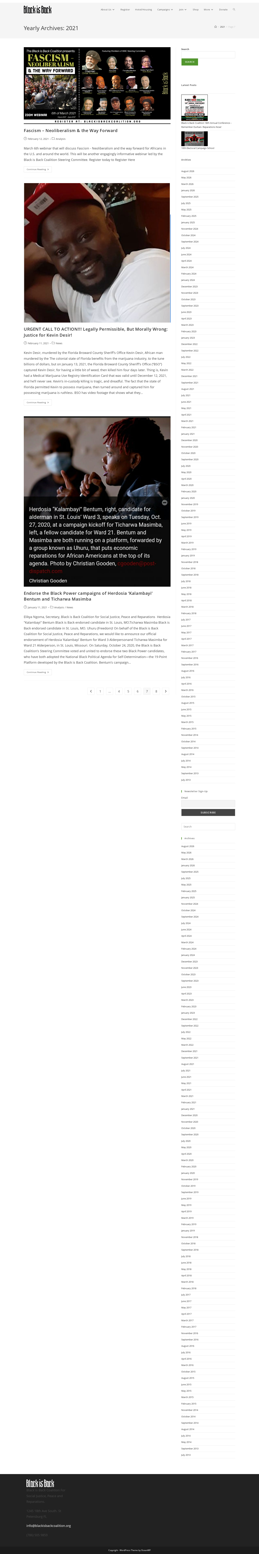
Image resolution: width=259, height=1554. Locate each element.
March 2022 (187, 369)
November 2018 (189, 562)
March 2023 (187, 324)
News (59, 343)
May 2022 (186, 363)
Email (184, 797)
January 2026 (188, 190)
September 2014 (189, 747)
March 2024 (187, 267)
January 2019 (188, 555)
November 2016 (189, 658)
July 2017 (185, 619)
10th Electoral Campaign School (197, 148)
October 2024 (188, 235)
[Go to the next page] (165, 691)
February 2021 (188, 427)
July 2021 (185, 395)
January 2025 (188, 222)
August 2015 (187, 702)
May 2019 (186, 530)
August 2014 (187, 754)
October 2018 (188, 568)
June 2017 (186, 626)
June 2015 (186, 709)
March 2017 (187, 645)
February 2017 (188, 651)
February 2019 (188, 549)
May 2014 (186, 767)
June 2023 (186, 312)
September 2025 (189, 196)
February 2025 (188, 215)
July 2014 (185, 760)
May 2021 (186, 408)
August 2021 (187, 389)
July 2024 (185, 247)
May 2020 (186, 472)
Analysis (61, 139)
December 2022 (189, 344)
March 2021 (187, 421)
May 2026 (186, 177)
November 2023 (189, 292)
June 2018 (186, 587)
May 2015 (186, 715)
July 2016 (185, 677)
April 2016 (186, 683)
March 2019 (187, 542)
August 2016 (187, 670)
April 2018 (186, 600)
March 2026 (187, 184)
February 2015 (188, 728)
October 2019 (188, 510)
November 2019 (189, 504)
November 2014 (189, 735)
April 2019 (186, 536)
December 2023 (189, 286)
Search (185, 49)
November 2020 (189, 446)
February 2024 (188, 273)
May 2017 (186, 632)
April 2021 (186, 414)
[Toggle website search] (234, 9)
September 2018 (189, 574)
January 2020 (188, 498)
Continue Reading (39, 168)
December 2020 (189, 440)
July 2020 (185, 465)
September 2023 (189, 305)
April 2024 (186, 260)
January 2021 (188, 433)
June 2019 (186, 523)
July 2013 (185, 779)
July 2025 (185, 203)
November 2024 (189, 228)
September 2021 (189, 382)
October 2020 (188, 453)
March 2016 (187, 690)
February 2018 (188, 613)
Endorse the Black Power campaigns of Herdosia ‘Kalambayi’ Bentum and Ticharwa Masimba (88, 596)
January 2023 (188, 337)
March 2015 (187, 722)
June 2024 (186, 254)
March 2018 (187, 606)
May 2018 (186, 594)
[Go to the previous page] (90, 691)
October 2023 (188, 299)
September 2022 (189, 350)
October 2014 (188, 741)
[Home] (215, 26)
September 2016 (189, 664)
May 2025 (186, 209)
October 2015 (188, 696)
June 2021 (186, 401)
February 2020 (188, 491)
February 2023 (188, 331)
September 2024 (189, 241)
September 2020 (189, 459)
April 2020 (186, 478)
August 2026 (187, 171)
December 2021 (189, 376)
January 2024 (188, 280)
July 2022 (185, 356)
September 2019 (189, 517)
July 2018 (185, 581)
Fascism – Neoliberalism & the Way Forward (71, 130)
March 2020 (187, 485)
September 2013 (189, 773)
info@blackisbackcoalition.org (48, 1526)
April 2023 (186, 318)
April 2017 (186, 638)
